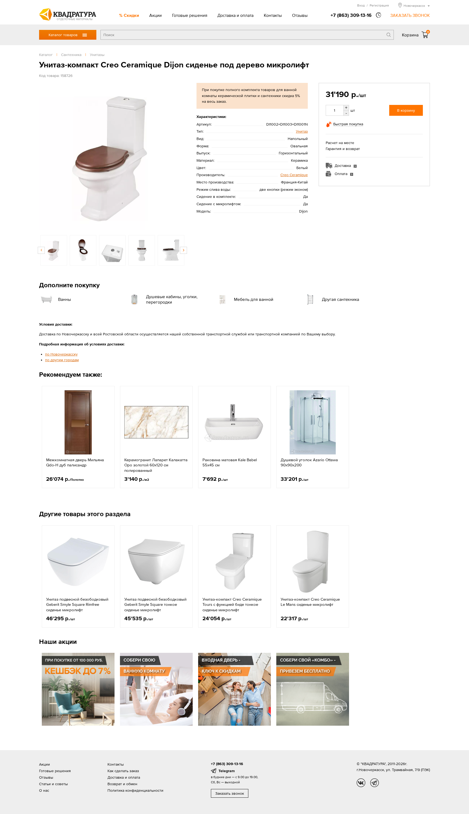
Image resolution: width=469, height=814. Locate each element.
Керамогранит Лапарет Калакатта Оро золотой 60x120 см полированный (156, 465)
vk (361, 782)
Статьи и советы (53, 784)
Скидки (131, 15)
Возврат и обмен (122, 784)
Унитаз (302, 131)
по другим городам (62, 360)
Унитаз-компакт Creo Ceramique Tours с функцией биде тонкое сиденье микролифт (232, 604)
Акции (155, 15)
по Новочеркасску (61, 354)
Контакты (273, 15)
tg (374, 782)
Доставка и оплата (235, 15)
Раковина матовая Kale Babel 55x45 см (229, 462)
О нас (44, 790)
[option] (112, 156)
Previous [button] (44, 156)
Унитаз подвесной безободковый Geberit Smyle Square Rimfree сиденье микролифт (77, 604)
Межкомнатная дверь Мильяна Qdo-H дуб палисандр (75, 462)
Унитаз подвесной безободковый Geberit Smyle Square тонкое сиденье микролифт (155, 604)
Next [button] (180, 156)
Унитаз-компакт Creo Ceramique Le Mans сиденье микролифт (310, 602)
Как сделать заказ (123, 771)
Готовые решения (189, 15)
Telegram (226, 771)
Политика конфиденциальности (135, 790)
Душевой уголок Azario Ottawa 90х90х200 (309, 462)
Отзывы (300, 15)
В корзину (406, 110)
